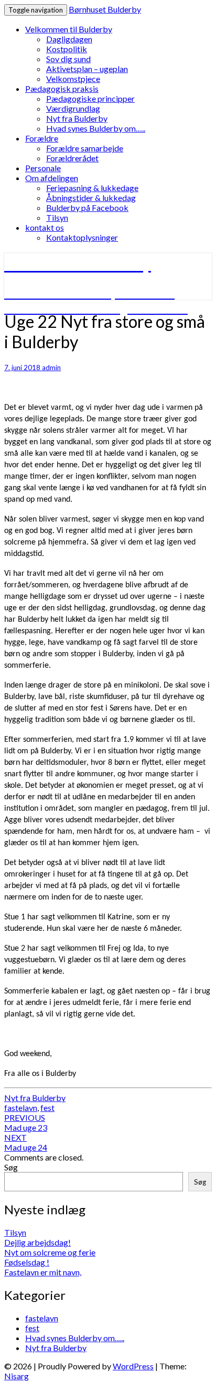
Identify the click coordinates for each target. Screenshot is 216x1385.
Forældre (41, 138)
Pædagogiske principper (90, 98)
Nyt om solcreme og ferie (49, 1252)
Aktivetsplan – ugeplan (87, 69)
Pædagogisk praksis (62, 88)
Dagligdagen (69, 39)
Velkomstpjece (73, 79)
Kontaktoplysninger (82, 237)
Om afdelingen (51, 178)
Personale (43, 168)
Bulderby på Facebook (87, 207)
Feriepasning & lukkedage (92, 188)
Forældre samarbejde (84, 148)
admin (51, 367)
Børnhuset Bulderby (105, 9)
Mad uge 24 (25, 1142)
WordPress (133, 1366)
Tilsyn (57, 217)
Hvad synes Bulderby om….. (95, 128)
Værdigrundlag (73, 108)
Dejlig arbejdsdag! (37, 1242)
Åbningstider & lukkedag (91, 198)
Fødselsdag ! (26, 1262)
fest (47, 1107)
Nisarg (16, 1376)
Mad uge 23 (25, 1122)
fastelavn (20, 1107)
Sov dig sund (68, 59)
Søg (11, 1167)
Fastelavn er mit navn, (42, 1272)
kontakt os (44, 227)
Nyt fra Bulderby (76, 118)
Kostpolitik (66, 49)
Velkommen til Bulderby (68, 29)
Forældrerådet (72, 158)
